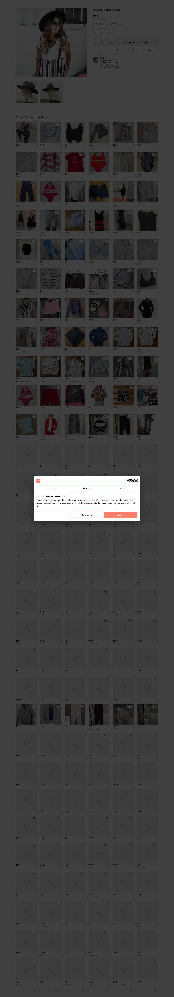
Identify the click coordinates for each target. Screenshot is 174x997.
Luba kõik (121, 515)
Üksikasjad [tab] (87, 488)
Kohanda (85, 515)
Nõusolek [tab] (52, 488)
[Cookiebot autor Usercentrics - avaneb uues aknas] (127, 481)
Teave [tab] (122, 488)
